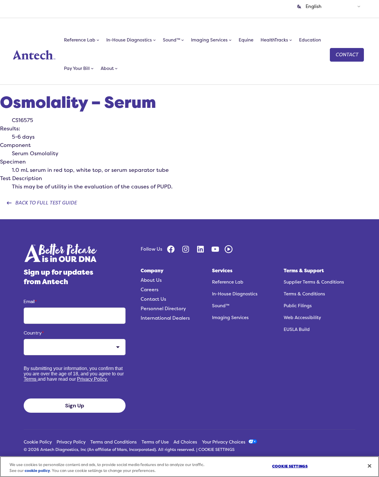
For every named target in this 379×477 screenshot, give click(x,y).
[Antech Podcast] (228, 249)
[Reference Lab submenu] (98, 40)
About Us (151, 280)
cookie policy (37, 470)
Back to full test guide (46, 203)
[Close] (369, 465)
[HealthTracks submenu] (290, 40)
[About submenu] (116, 68)
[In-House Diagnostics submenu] (154, 40)
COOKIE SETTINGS (216, 449)
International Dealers (165, 318)
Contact (346, 54)
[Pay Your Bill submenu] (92, 68)
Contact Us (153, 299)
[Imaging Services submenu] (230, 40)
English (314, 6)
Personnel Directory (163, 309)
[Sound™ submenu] (182, 40)
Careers (149, 290)
